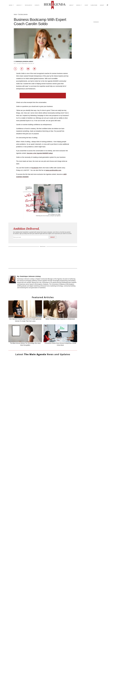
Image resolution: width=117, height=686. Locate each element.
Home (15, 14)
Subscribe (94, 5)
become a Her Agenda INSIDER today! (40, 153)
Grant (102, 5)
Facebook (34, 168)
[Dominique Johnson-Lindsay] (12, 283)
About (71, 5)
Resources (28, 5)
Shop (86, 5)
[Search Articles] (107, 5)
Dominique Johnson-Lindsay (24, 61)
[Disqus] (42, 533)
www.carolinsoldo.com (53, 170)
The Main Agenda (23, 14)
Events (37, 5)
